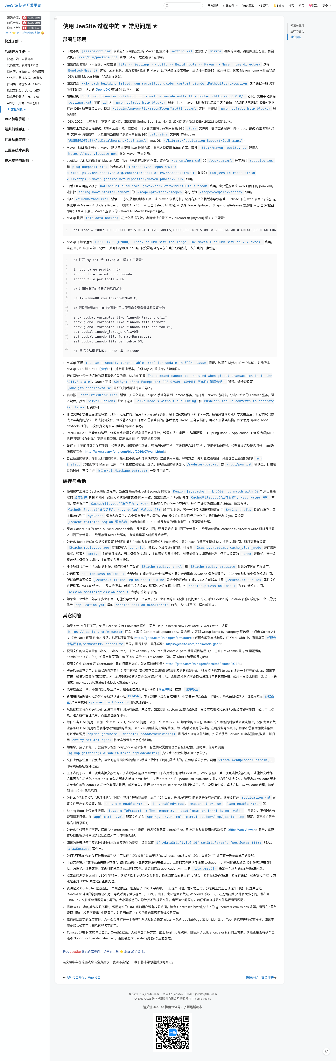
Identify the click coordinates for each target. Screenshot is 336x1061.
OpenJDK (103, 89)
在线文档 (228, 5)
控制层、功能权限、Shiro (24, 84)
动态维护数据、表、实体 (23, 97)
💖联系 (313, 5)
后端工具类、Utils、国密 (23, 90)
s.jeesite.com (150, 994)
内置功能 (164, 689)
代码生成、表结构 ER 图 (22, 65)
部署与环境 (297, 25)
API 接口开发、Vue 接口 (23, 103)
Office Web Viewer (243, 830)
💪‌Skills (278, 5)
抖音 (301, 5)
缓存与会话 (297, 31)
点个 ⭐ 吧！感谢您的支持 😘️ (24, 33)
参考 (106, 369)
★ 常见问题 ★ (16, 109)
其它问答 (295, 37)
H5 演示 (263, 5)
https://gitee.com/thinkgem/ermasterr (164, 638)
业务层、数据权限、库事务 (24, 78)
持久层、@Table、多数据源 (25, 71)
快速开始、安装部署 (20, 59)
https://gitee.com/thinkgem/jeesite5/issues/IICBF (203, 664)
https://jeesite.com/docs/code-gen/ (194, 644)
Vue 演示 (248, 5)
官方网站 (212, 5)
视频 (291, 5)
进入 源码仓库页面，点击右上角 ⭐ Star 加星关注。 (105, 952)
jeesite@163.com (206, 994)
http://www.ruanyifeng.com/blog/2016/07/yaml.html (126, 451)
